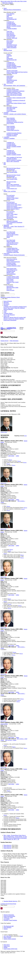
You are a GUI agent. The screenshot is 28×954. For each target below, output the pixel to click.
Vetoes (8, 187)
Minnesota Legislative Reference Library (10, 297)
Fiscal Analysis (10, 32)
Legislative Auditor (11, 263)
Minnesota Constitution (12, 221)
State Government (13, 306)
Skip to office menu (15, 1)
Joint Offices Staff (11, 108)
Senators (9, 54)
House (5, 8)
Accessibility (10, 110)
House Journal (10, 40)
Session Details (4, 723)
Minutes (8, 27)
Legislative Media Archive (13, 249)
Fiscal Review (10, 286)
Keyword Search (11, 195)
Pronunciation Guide (11, 46)
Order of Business (11, 119)
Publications (6, 253)
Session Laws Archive (12, 206)
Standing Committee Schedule (14, 26)
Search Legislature (5, 4)
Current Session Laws (12, 188)
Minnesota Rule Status (12, 217)
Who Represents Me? (12, 19)
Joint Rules (9, 43)
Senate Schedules (11, 126)
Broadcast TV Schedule (12, 134)
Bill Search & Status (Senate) (13, 175)
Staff (8, 16)
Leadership (9, 15)
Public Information (11, 35)
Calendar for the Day (12, 120)
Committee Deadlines (12, 28)
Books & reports (10, 290)
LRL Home (2, 328)
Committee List (10, 21)
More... (8, 104)
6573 (25, 435)
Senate (5, 49)
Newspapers (6, 304)
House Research (10, 34)
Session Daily (10, 236)
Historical (6, 305)
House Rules (10, 42)
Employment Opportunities (10, 320)
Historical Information (9, 914)
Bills (5, 162)
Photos (8, 237)
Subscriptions (10, 82)
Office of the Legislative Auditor (14, 93)
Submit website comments (10, 938)
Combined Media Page (12, 248)
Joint (5, 84)
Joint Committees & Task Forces (14, 157)
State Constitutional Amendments (14, 222)
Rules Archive (10, 215)
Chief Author (11, 455)
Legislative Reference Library (14, 92)
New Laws (9, 288)
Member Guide (10, 272)
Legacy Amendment (11, 111)
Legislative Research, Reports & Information (14, 255)
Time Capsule (10, 308)
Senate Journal (10, 76)
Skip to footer (23, 1)
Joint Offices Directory (12, 107)
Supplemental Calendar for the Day (15, 122)
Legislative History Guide (13, 276)
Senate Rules (10, 77)
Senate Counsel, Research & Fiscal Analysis (17, 72)
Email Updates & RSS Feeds (10, 948)
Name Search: (4, 905)
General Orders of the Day (13, 130)
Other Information (14, 340)
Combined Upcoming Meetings (14, 133)
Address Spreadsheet (11, 47)
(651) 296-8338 (7, 936)
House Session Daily (11, 268)
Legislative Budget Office (13, 89)
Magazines (6, 302)
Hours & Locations (18, 317)
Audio (13, 232)
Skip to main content (5, 1)
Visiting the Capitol (8, 917)
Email (21, 936)
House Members (10, 13)
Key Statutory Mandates (18, 318)
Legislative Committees (9, 138)
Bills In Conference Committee (14, 160)
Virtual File (16, 308)
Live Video (9, 232)
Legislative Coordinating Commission (15, 91)
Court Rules (9, 223)
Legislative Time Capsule (13, 282)
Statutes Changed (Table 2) (13, 208)
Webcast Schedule (11, 233)
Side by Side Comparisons (13, 161)
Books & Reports (8, 301)
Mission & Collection (9, 317)
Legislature (6, 306)
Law (5, 190)
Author (17, 455)
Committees (6, 137)
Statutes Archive (10, 199)
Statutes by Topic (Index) (12, 198)
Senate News (7, 946)
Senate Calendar (10, 129)
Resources (12, 314)
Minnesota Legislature (7, 2)
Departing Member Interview (10, 901)
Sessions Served (4, 340)
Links (5, 312)
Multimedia (6, 225)
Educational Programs (12, 44)
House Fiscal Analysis (12, 259)
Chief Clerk (9, 31)
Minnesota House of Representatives (12, 9)
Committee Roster (11, 23)
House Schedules (11, 118)
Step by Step (7, 314)
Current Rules (10, 213)
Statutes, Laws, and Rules (10, 191)
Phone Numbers (7, 937)
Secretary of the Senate (12, 70)
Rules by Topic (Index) (12, 214)
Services (10, 318)
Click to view (4, 432)
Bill (13, 171)
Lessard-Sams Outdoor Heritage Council (16, 103)
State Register (10, 218)
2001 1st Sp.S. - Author (10, 740)
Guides (5, 310)
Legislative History (8, 313)
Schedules (6, 112)
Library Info (6, 316)
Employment (10, 17)
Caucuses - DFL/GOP (12, 38)
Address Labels (10, 81)
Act (16, 171)
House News (7, 944)
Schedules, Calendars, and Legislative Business (15, 114)
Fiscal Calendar (10, 123)
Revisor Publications (11, 264)
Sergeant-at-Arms (11, 36)
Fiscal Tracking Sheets (12, 172)
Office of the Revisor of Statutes (14, 95)
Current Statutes (10, 196)
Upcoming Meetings (11, 24)
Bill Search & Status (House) (13, 168)
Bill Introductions (11, 169)
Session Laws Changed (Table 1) (14, 207)
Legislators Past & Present (13, 278)
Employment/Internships (9, 916)
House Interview (7, 845)
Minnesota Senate (8, 50)
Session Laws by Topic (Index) (14, 204)
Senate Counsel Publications (13, 261)
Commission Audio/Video (13, 252)
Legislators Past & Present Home (8, 903)
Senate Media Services (12, 244)
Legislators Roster (11, 271)
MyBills (8, 183)
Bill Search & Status (11, 181)
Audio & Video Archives (12, 234)
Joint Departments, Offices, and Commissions (14, 85)
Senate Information (11, 274)
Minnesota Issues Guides (12, 287)
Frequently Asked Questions (10, 920)
